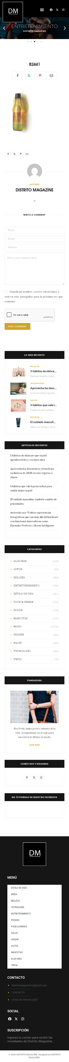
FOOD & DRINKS (23, 602)
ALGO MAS (20, 561)
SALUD (33, 400)
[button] (42, 10)
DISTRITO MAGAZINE (34, 190)
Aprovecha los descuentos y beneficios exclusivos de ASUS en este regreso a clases (32, 473)
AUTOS (18, 569)
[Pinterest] (40, 75)
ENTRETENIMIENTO (27, 585)
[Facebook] (51, 9)
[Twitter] (29, 75)
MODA (17, 626)
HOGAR (18, 610)
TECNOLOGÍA (37, 383)
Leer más (34, 745)
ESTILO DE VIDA (23, 593)
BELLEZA (34, 366)
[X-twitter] (57, 9)
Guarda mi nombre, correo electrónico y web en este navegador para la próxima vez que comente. (34, 296)
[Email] (51, 75)
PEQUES (19, 634)
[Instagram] (63, 9)
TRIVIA (18, 659)
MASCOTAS (20, 618)
